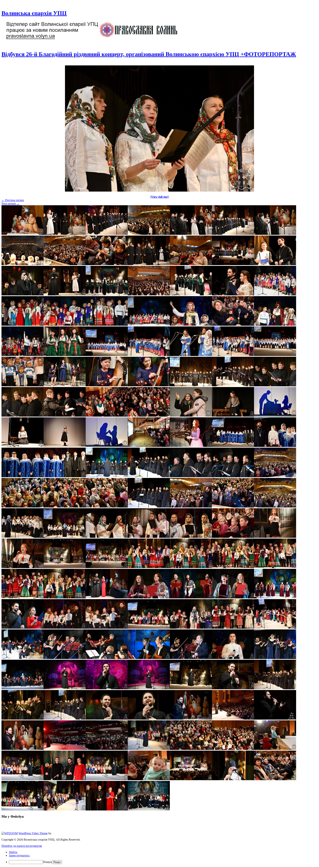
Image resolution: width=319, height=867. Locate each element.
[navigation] (159, 857)
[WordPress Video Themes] (9, 833)
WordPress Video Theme (33, 833)
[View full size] (159, 196)
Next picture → (10, 203)
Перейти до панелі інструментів (21, 845)
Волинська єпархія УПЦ (34, 13)
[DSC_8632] (159, 190)
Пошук (47, 861)
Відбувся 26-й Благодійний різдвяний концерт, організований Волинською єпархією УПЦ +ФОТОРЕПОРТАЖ (148, 54)
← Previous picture (12, 200)
